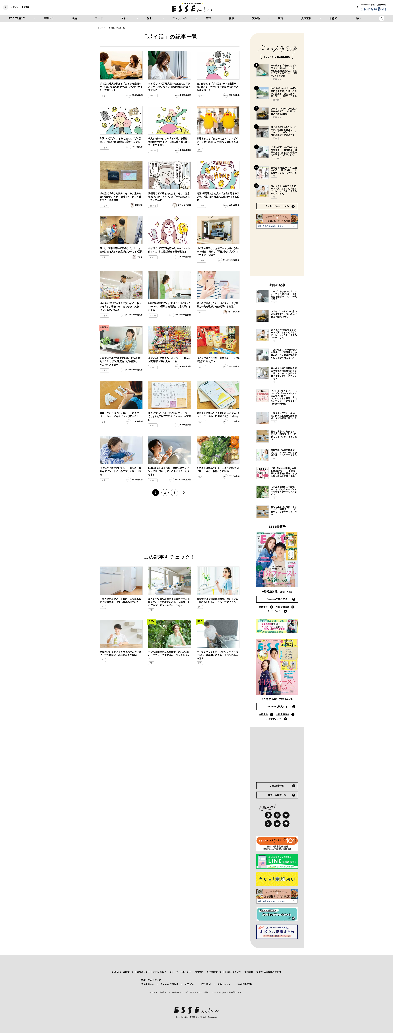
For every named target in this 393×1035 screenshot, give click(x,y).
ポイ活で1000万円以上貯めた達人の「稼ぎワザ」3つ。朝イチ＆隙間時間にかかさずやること (169, 86)
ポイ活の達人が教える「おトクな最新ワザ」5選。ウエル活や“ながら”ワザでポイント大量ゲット (121, 86)
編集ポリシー (143, 972)
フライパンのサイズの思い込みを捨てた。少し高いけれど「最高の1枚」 (284, 111)
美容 (208, 18)
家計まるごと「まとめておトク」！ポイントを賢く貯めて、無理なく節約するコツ (217, 141)
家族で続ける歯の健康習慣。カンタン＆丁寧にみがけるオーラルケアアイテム (217, 600)
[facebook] (277, 815)
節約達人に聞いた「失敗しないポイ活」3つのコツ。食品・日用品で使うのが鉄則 (218, 415)
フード (99, 18)
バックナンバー (274, 611)
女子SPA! (190, 984)
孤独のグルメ (224, 984)
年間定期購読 (282, 607)
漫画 (280, 18)
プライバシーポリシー (180, 972)
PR (199, 150)
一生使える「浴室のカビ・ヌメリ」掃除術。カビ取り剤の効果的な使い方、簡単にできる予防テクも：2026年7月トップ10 (284, 70)
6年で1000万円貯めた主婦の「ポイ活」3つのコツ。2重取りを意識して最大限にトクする (169, 306)
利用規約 (199, 972)
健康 (231, 18)
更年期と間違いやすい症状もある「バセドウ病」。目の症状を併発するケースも (284, 170)
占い (358, 18)
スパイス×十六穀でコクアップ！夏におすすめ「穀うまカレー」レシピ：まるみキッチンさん (284, 190)
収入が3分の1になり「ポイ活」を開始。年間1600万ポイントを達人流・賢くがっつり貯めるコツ (169, 141)
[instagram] (268, 815)
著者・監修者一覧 (277, 795)
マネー (125, 18)
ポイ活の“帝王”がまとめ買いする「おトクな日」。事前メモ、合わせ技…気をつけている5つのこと (120, 306)
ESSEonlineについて (123, 972)
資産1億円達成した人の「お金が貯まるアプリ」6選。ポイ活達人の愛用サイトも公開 (218, 196)
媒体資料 (249, 972)
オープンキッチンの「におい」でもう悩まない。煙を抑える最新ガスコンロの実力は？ (217, 655)
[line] (286, 815)
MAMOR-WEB (244, 984)
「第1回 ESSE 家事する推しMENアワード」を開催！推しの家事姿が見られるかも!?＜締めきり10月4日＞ (284, 472)
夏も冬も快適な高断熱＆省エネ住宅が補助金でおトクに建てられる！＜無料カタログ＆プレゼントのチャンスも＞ (169, 602)
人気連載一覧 (277, 785)
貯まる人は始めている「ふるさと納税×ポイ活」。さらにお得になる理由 (218, 469)
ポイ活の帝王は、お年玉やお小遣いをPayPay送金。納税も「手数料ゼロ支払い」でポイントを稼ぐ (218, 251)
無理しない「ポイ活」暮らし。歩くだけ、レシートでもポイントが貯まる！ (119, 415)
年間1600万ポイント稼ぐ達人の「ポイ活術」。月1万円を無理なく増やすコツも (121, 140)
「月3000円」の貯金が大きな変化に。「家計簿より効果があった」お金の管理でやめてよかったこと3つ (284, 151)
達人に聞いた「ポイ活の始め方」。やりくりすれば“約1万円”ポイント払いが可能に (169, 416)
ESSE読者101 (17, 18)
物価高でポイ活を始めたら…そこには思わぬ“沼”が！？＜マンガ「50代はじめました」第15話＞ (169, 196)
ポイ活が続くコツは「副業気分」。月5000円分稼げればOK (218, 360)
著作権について (214, 972)
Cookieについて (233, 972)
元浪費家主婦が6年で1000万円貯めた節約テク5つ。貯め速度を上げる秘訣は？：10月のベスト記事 (121, 361)
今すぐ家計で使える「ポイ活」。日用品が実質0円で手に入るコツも (169, 360)
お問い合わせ (159, 972)
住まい (150, 18)
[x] (268, 823)
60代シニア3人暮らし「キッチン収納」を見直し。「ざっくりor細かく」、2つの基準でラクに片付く (283, 131)
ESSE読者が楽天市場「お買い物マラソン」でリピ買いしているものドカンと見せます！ (169, 471)
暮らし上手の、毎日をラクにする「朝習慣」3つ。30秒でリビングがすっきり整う (284, 435)
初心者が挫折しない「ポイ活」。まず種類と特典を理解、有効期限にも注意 (217, 305)
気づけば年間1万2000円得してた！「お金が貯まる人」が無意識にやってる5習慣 (121, 250)
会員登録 (25, 7)
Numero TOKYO (169, 984)
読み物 (256, 18)
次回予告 (263, 607)
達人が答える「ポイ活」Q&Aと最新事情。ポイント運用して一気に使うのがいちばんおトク (217, 86)
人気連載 (306, 18)
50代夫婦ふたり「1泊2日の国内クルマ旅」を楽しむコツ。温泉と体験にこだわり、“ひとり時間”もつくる (284, 92)
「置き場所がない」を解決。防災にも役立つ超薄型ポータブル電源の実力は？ (120, 600)
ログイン (14, 7)
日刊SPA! (206, 984)
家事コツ (49, 18)
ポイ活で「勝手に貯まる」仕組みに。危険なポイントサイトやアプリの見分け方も (120, 471)
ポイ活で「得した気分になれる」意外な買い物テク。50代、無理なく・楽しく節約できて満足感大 (120, 196)
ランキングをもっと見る (277, 206)
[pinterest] (286, 823)
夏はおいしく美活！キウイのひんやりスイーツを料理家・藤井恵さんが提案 (120, 653)
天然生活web (147, 984)
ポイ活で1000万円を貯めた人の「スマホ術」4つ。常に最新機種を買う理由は (169, 250)
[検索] (293, 226)
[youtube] (277, 823)
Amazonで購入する (277, 599)
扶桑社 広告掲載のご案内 (269, 972)
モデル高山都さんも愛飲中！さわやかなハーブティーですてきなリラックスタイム (169, 655)
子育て (333, 18)
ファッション (180, 18)
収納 (74, 18)
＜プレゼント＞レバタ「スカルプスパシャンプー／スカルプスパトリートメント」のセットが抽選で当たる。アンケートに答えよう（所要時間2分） (284, 397)
